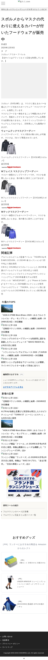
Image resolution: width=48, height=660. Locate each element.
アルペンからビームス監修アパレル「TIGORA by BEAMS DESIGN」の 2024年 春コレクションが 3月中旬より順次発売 (23, 260)
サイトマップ (7, 647)
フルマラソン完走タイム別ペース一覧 (19, 515)
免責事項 (5, 640)
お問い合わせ (7, 636)
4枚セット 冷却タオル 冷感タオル (33, 563)
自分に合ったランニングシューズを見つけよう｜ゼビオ (24, 9)
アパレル (22, 54)
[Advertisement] (24, 77)
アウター (13, 54)
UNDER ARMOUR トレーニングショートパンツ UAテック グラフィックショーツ (31, 584)
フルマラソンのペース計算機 (15, 512)
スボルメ (5, 54)
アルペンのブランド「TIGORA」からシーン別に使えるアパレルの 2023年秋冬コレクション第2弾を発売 (23, 290)
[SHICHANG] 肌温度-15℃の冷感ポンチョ (30, 605)
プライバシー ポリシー (11, 644)
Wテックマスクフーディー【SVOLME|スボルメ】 (23, 242)
